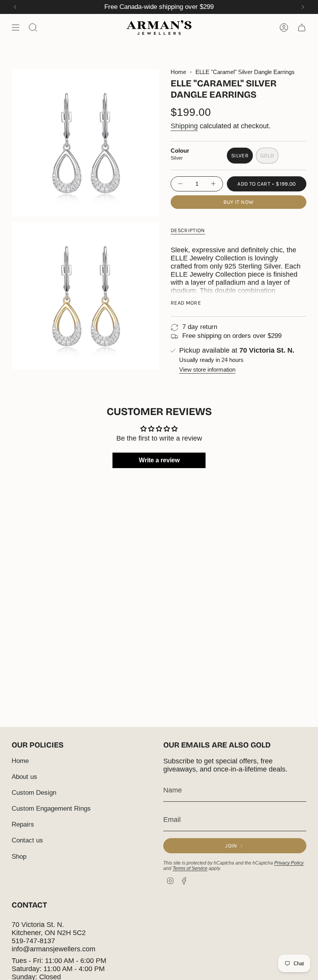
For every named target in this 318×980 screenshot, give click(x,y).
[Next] (302, 6)
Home (178, 72)
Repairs (23, 824)
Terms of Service (190, 868)
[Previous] (15, 6)
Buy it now (238, 202)
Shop (19, 856)
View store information (207, 370)
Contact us (27, 840)
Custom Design (34, 792)
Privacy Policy (289, 863)
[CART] (302, 27)
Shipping (184, 126)
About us (24, 776)
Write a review (159, 460)
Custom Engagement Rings (51, 808)
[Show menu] (15, 27)
